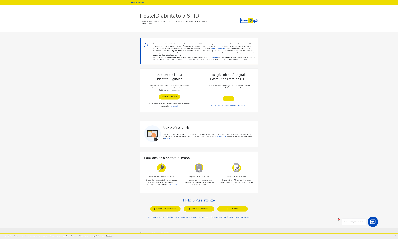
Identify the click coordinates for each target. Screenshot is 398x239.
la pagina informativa (218, 48)
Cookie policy (203, 217)
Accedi (229, 99)
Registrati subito (169, 97)
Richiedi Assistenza (201, 209)
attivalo (167, 139)
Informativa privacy (188, 217)
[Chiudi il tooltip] (339, 219)
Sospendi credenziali (218, 217)
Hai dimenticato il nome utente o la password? (228, 106)
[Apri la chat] (373, 222)
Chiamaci (234, 209)
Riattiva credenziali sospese (239, 217)
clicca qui (214, 57)
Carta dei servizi (173, 217)
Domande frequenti (167, 209)
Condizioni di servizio (156, 217)
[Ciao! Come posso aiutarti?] (373, 222)
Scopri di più (221, 136)
